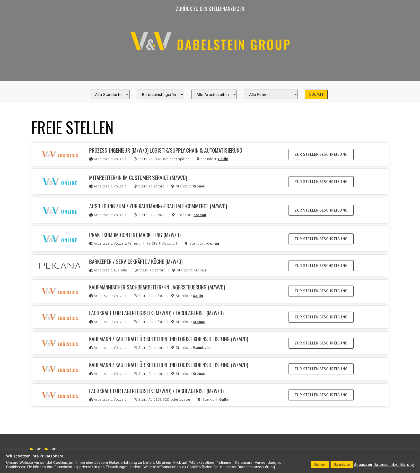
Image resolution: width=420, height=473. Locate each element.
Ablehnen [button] (320, 464)
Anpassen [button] (363, 464)
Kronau (199, 186)
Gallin (223, 159)
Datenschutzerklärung (393, 464)
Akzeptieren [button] (341, 464)
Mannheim (201, 347)
